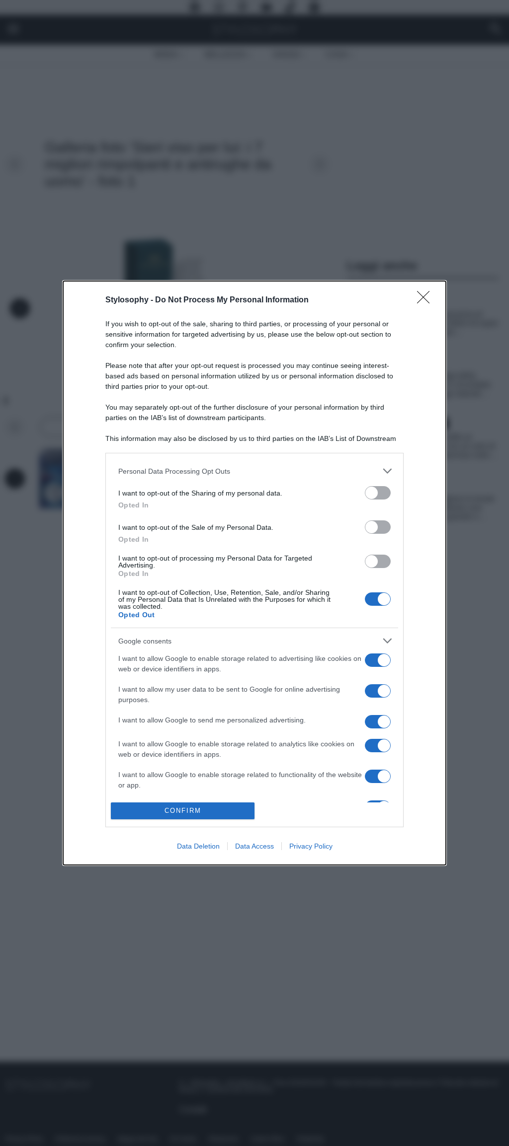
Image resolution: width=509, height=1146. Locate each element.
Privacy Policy (311, 846)
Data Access (254, 846)
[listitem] (254, 471)
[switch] (378, 493)
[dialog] (254, 572)
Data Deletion (198, 846)
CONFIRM (183, 810)
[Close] (426, 300)
